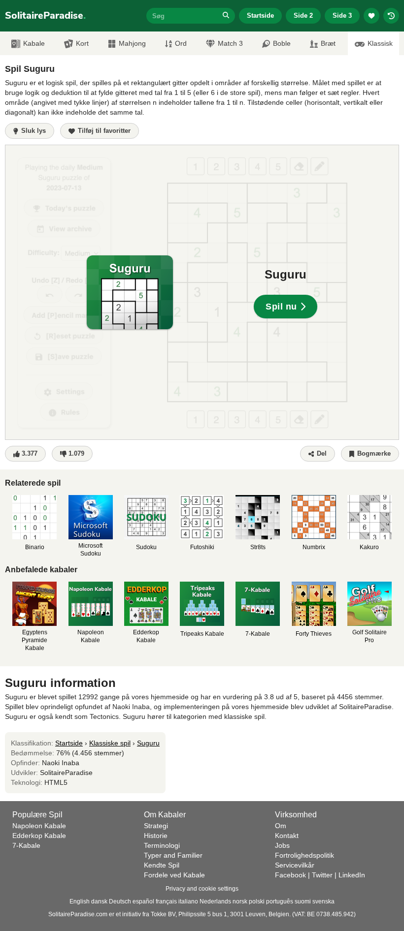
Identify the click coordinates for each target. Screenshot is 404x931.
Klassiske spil (110, 743)
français (166, 901)
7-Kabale (26, 845)
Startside (260, 15)
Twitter (322, 875)
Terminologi (162, 845)
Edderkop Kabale (39, 835)
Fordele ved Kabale (174, 875)
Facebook (290, 875)
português (279, 901)
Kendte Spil (161, 865)
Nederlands (215, 901)
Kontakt (287, 835)
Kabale (34, 43)
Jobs (282, 845)
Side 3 (342, 15)
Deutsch (120, 901)
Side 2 (303, 15)
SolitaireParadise (45, 15)
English (79, 901)
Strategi (156, 826)
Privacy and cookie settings (202, 888)
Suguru (148, 743)
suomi (303, 901)
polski (257, 901)
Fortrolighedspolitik (304, 855)
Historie (156, 835)
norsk (240, 901)
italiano (188, 901)
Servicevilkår (294, 865)
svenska (323, 901)
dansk (99, 901)
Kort (82, 43)
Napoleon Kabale (39, 826)
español (143, 901)
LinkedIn (351, 875)
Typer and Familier (173, 855)
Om (280, 826)
